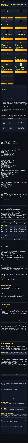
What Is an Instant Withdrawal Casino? (6, 91)
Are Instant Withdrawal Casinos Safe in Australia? (7, 96)
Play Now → (7, 17)
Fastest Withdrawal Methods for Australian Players (8, 92)
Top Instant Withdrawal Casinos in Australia (7, 90)
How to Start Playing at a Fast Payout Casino (7, 98)
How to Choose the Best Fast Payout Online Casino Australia (9, 93)
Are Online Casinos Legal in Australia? (6, 97)
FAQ (2, 99)
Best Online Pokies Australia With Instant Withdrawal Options (9, 94)
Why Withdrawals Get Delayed (5, 95)
